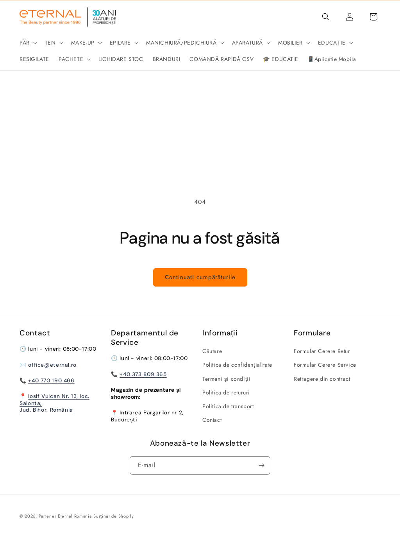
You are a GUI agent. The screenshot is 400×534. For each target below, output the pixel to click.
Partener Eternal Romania (65, 516)
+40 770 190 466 (51, 380)
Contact (211, 420)
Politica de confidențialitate (237, 365)
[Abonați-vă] (261, 465)
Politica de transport (228, 406)
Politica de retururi (226, 392)
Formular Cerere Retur (322, 351)
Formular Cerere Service (325, 365)
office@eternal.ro (52, 364)
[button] (27, 42)
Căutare (212, 351)
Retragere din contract (322, 379)
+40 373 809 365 (143, 374)
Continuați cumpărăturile (200, 277)
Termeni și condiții (226, 379)
